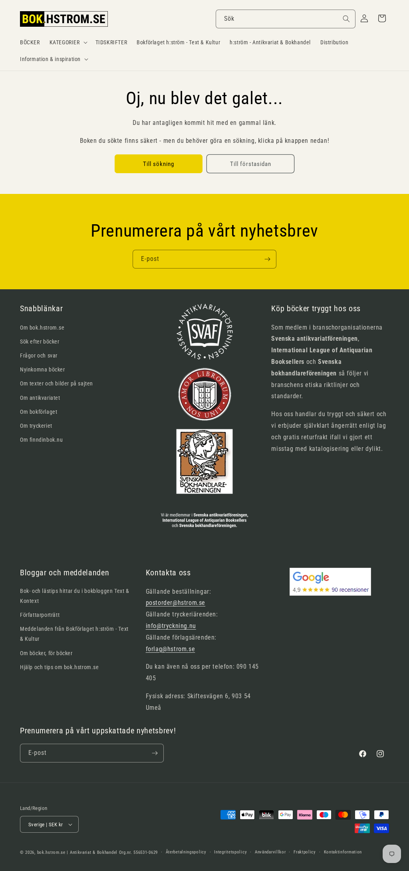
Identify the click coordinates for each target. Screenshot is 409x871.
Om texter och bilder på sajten (56, 383)
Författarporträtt (40, 615)
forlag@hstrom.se (170, 649)
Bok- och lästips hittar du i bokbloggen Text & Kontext (74, 596)
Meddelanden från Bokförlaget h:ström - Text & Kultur (74, 634)
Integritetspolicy (230, 852)
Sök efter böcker (40, 341)
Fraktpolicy (305, 852)
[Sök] (346, 19)
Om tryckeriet (36, 426)
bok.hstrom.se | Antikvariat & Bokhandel (77, 852)
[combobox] (285, 19)
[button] (68, 42)
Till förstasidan (250, 164)
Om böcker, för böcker (46, 653)
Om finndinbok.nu (41, 439)
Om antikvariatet (40, 398)
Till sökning (158, 164)
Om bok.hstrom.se (42, 327)
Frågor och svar (39, 355)
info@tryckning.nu (171, 626)
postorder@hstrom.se (175, 602)
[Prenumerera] (267, 259)
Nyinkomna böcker (42, 369)
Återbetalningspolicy (186, 852)
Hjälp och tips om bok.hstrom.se (59, 667)
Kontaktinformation (343, 852)
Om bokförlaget (38, 412)
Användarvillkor (270, 852)
